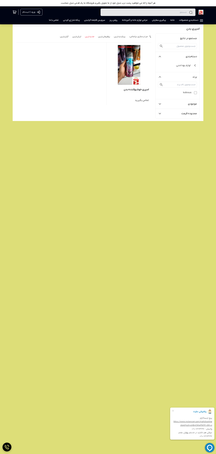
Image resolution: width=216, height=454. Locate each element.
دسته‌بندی (191, 56)
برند (194, 77)
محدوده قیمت (189, 113)
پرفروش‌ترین (104, 36)
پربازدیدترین (119, 36)
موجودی (192, 104)
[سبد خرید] (14, 12)
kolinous (187, 92)
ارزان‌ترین (76, 36)
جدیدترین (89, 36)
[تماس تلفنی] (7, 447)
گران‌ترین (64, 36)
